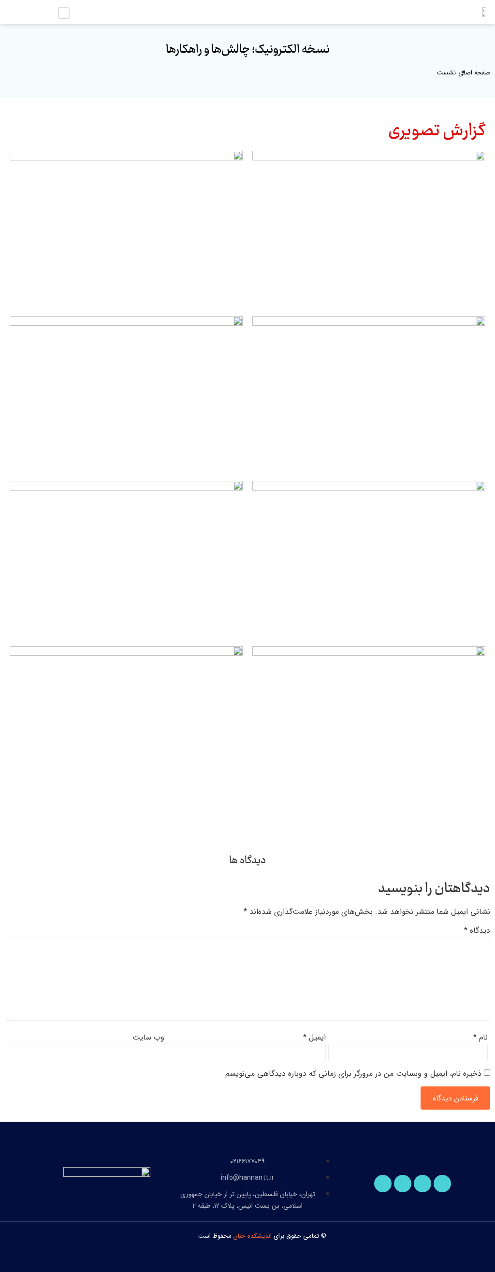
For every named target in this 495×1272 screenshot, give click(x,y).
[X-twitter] (402, 1183)
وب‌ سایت (148, 1037)
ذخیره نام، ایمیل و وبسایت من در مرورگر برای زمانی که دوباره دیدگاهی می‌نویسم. (352, 1074)
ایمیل (314, 1037)
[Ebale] (442, 1183)
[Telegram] (383, 1183)
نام (480, 1037)
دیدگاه (477, 931)
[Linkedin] (422, 1183)
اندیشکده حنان (252, 1236)
